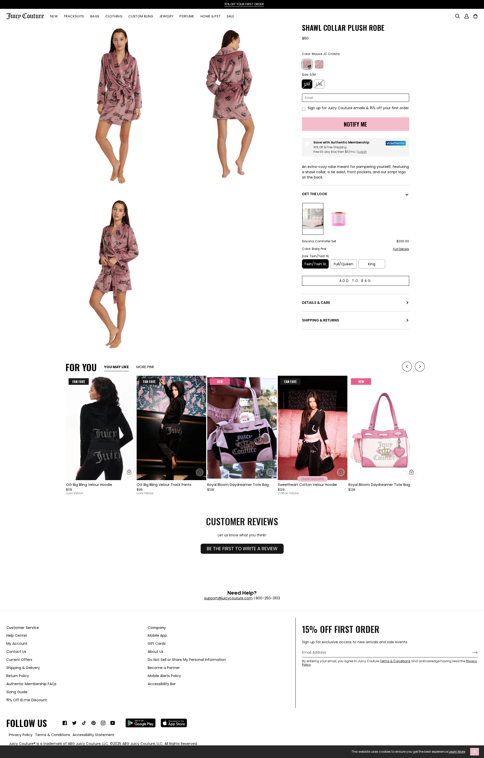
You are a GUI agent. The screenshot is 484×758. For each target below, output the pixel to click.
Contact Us (16, 651)
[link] (65, 723)
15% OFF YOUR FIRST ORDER (242, 4)
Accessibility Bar (162, 683)
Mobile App (157, 635)
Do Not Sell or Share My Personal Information (187, 659)
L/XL (319, 84)
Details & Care (316, 302)
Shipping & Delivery (23, 667)
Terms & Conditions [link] (52, 734)
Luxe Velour (74, 493)
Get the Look (314, 193)
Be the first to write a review (242, 548)
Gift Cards (157, 643)
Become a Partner (164, 667)
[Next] (420, 367)
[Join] (471, 653)
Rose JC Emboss (319, 64)
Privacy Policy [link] (21, 734)
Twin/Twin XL (315, 264)
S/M (307, 84)
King (371, 264)
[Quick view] (129, 472)
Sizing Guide (16, 691)
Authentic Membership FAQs (31, 683)
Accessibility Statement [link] (93, 734)
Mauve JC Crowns (307, 64)
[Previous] (407, 367)
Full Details (401, 249)
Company (157, 627)
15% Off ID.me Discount (26, 700)
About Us (155, 651)
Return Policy (17, 675)
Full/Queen (343, 264)
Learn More (457, 751)
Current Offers (19, 659)
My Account (16, 643)
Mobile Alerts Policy (164, 675)
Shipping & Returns (320, 320)
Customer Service (22, 627)
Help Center (16, 635)
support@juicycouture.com (228, 598)
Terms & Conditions (395, 661)
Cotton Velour (288, 493)
